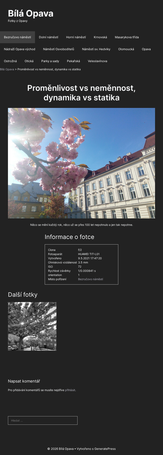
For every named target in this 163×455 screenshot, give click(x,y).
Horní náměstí (76, 37)
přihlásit (70, 390)
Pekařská (73, 61)
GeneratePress (105, 449)
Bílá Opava (30, 13)
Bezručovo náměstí (17, 37)
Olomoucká (126, 49)
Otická (29, 61)
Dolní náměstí (48, 37)
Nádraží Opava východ (19, 49)
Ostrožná (10, 61)
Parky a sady (50, 61)
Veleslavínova (97, 61)
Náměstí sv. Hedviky (96, 49)
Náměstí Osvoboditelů (58, 49)
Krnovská (100, 37)
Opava (146, 49)
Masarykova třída (127, 37)
